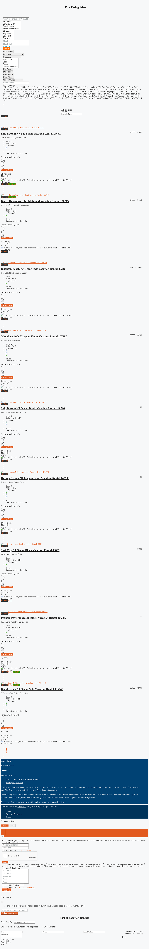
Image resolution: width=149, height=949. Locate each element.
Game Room (47, 92)
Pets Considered (127, 94)
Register (6, 890)
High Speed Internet (115, 92)
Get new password (9, 913)
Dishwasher (80, 89)
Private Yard (93, 96)
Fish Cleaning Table (31, 92)
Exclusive (12, 184)
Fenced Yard (16, 92)
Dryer (90, 89)
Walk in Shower (94, 98)
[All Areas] (8, 31)
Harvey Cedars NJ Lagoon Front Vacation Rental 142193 (35, 478)
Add (5, 176)
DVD (96, 89)
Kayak (28, 94)
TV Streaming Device (76, 98)
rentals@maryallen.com (14, 783)
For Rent (4, 116)
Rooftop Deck (132, 96)
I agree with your (19, 887)
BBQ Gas (78, 87)
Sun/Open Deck (44, 98)
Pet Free (114, 94)
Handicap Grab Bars (80, 92)
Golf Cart (66, 92)
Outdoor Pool (46, 94)
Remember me (10, 850)
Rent (124, 937)
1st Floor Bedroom (12, 87)
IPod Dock (19, 94)
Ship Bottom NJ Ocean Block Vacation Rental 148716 (33, 408)
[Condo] (10, 64)
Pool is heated (20, 96)
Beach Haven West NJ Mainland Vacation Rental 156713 (35, 201)
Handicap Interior (98, 92)
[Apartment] (10, 59)
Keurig (35, 94)
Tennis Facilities (59, 98)
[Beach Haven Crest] (12, 29)
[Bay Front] (8, 36)
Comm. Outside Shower (31, 89)
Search (6, 49)
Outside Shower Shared (79, 94)
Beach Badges (91, 87)
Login (5, 862)
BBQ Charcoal (54, 87)
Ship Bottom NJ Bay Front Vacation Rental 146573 (31, 133)
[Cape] (10, 62)
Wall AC (105, 98)
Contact (8, 817)
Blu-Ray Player (105, 87)
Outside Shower (60, 94)
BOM (10, 600)
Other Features (9, 85)
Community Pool (50, 89)
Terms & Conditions (27, 887)
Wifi (120, 98)
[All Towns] (12, 21)
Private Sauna (57, 96)
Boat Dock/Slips (119, 87)
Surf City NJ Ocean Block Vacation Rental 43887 (30, 550)
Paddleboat (95, 94)
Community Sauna (66, 89)
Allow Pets (27, 87)
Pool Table (32, 96)
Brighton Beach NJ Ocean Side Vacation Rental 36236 (33, 268)
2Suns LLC (22, 807)
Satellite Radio (18, 98)
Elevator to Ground (117, 89)
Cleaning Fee (6, 941)
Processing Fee (7, 939)
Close (12, 825)
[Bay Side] (8, 38)
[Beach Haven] (12, 26)
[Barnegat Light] (12, 24)
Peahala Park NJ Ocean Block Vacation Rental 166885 (33, 617)
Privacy (8, 811)
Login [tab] (41, 832)
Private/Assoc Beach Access (112, 96)
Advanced (7, 46)
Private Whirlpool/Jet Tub (75, 96)
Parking (106, 94)
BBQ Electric (68, 87)
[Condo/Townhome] (10, 66)
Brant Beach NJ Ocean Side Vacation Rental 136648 (32, 689)
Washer (114, 98)
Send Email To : (7, 922)
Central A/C (15, 89)
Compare (4, 825)
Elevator (103, 89)
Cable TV (132, 87)
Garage (57, 92)
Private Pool (44, 96)
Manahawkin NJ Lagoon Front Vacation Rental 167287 (34, 336)
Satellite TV (31, 98)
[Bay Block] (8, 33)
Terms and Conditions (14, 814)
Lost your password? (25, 850)
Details (10, 170)
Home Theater (131, 92)
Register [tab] (113, 832)
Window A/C (130, 98)
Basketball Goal (40, 87)
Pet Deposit (5, 943)
